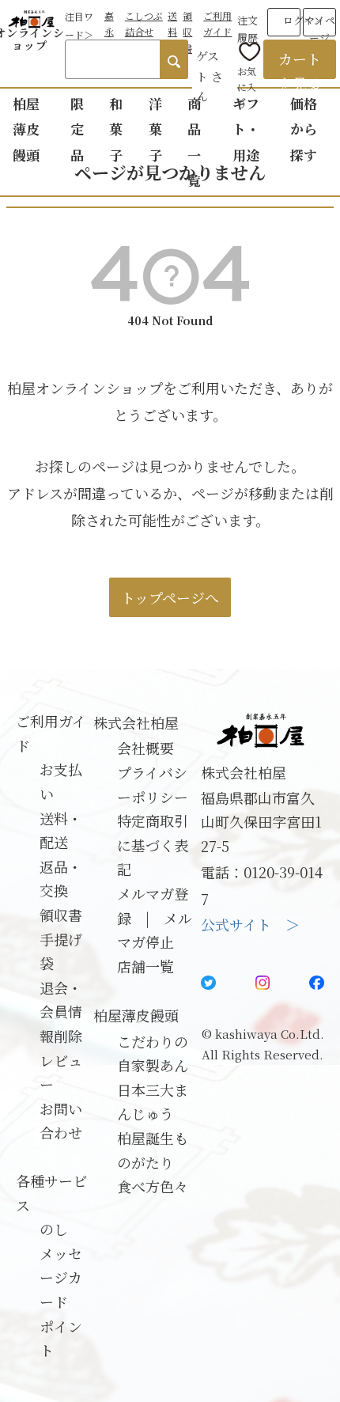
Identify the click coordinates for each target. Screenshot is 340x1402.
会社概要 (145, 747)
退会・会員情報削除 (61, 1011)
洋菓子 (155, 129)
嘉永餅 (109, 32)
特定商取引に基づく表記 (152, 844)
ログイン (303, 20)
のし (54, 1228)
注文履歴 (247, 26)
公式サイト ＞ (250, 924)
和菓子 (116, 129)
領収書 (187, 32)
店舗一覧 (145, 966)
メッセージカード (61, 1277)
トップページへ (170, 597)
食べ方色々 (152, 1186)
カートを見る (299, 63)
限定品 (77, 129)
